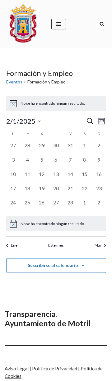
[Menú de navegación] (58, 24)
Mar (98, 245)
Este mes (56, 245)
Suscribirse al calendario (53, 265)
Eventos (14, 81)
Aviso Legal (17, 368)
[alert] (56, 223)
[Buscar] (102, 24)
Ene (14, 245)
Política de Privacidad (54, 368)
